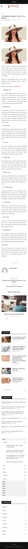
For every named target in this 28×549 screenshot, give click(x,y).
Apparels (14, 507)
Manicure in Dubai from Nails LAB (14, 314)
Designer (14, 517)
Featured (14, 527)
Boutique (14, 513)
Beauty (14, 510)
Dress (14, 520)
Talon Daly (8, 20)
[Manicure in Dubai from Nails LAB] (14, 303)
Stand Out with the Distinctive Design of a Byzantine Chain (18, 379)
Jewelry (14, 530)
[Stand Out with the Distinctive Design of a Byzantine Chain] (6, 380)
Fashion (14, 524)
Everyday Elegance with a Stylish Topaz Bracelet (19, 337)
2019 (3, 495)
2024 (3, 484)
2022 (3, 488)
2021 (3, 491)
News (14, 534)
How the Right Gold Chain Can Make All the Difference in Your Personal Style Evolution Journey (19, 359)
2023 (3, 486)
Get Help (14, 1)
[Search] (26, 6)
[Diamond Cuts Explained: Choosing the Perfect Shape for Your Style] (6, 349)
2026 (3, 439)
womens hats (17, 86)
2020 (3, 493)
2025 (3, 481)
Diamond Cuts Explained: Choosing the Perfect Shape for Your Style (19, 348)
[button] (3, 307)
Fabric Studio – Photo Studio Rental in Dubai (13, 426)
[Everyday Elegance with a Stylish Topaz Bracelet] (6, 339)
